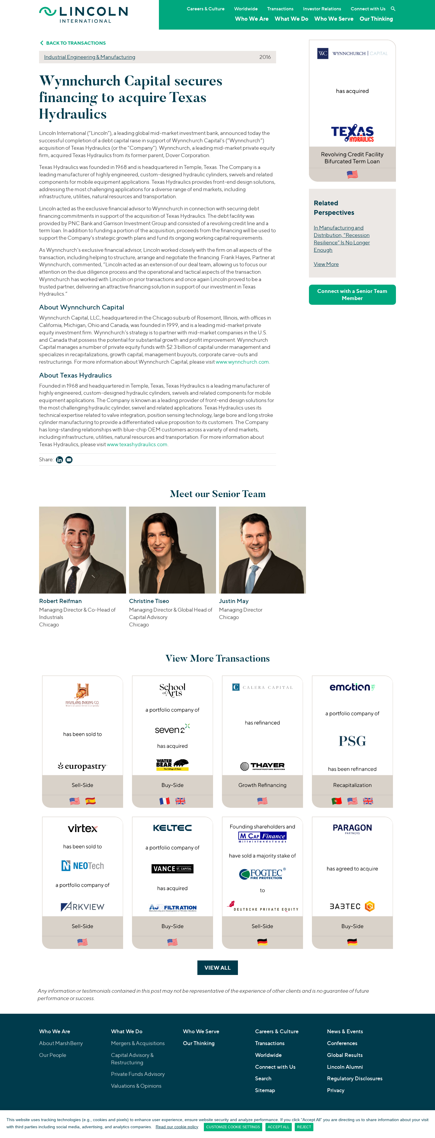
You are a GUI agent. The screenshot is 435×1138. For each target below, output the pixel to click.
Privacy (335, 1090)
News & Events (345, 1031)
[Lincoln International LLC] (83, 14)
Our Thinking (376, 18)
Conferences (342, 1043)
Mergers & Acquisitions (138, 1043)
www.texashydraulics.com (137, 444)
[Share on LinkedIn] (59, 460)
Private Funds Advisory (138, 1074)
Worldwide (246, 9)
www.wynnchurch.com (242, 362)
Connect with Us (368, 9)
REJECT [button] (304, 1127)
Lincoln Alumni (345, 1067)
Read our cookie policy (177, 1126)
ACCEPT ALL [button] (278, 1127)
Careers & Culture (206, 9)
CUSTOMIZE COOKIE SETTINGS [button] (233, 1127)
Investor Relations (322, 9)
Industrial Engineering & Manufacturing (89, 57)
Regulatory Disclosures (355, 1078)
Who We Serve (334, 18)
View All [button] (221, 967)
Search (263, 1078)
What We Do (291, 18)
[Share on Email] (69, 460)
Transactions (280, 9)
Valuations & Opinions (136, 1086)
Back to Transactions (76, 43)
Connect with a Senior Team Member (352, 294)
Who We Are (252, 18)
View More (326, 264)
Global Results (345, 1055)
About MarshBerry (61, 1043)
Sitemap (265, 1090)
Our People (52, 1055)
